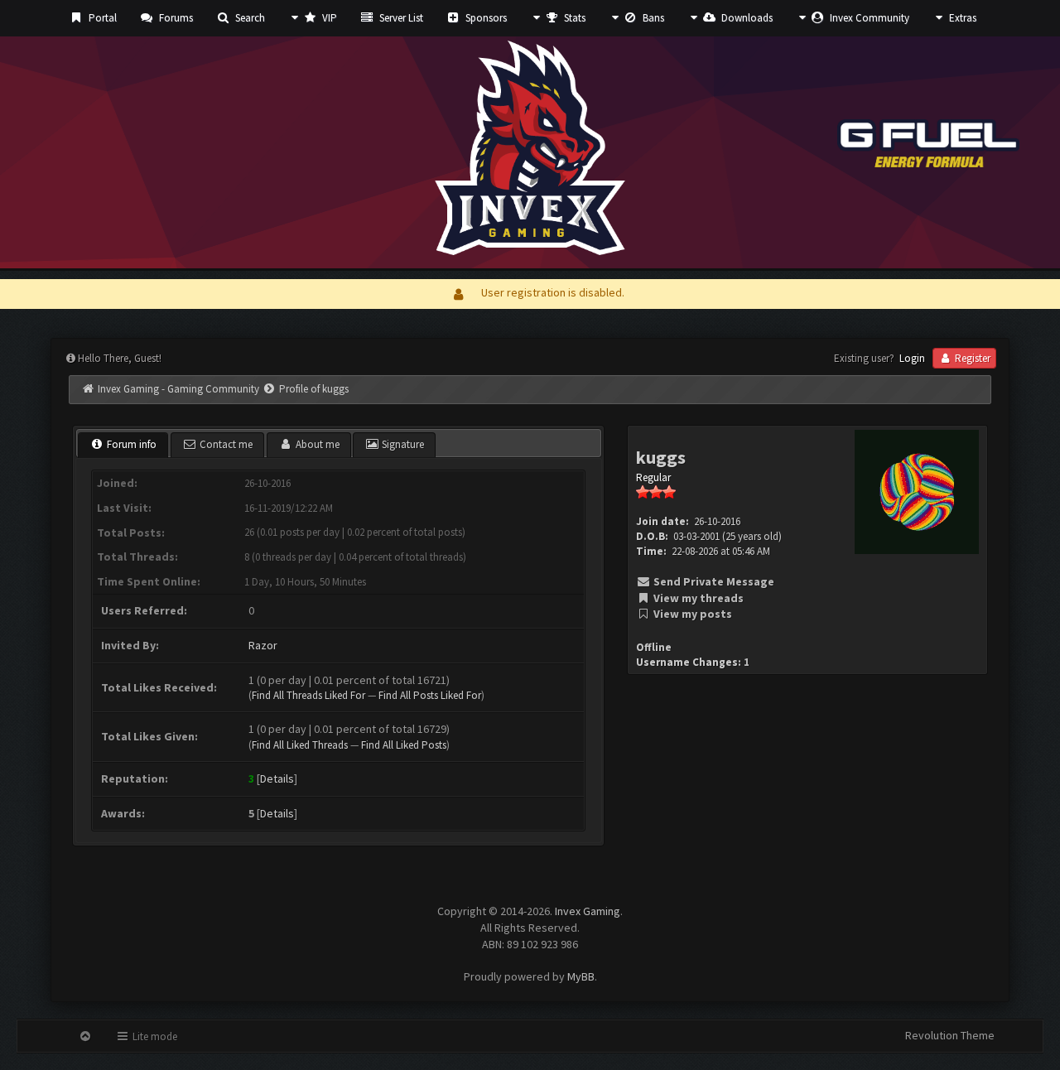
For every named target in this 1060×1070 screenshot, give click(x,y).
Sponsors (485, 18)
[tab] (123, 445)
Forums (175, 18)
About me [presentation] (316, 444)
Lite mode (153, 1036)
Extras (961, 18)
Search (249, 18)
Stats (573, 18)
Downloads (746, 18)
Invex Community (868, 18)
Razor (262, 645)
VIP (328, 18)
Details (277, 778)
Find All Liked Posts (403, 745)
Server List (400, 18)
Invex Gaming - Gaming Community (178, 389)
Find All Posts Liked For (429, 695)
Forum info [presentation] (130, 444)
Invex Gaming (587, 911)
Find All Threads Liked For (308, 695)
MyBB (581, 976)
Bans (652, 18)
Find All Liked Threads (300, 745)
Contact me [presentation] (225, 444)
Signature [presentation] (401, 444)
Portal (101, 18)
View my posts (691, 613)
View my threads (697, 597)
